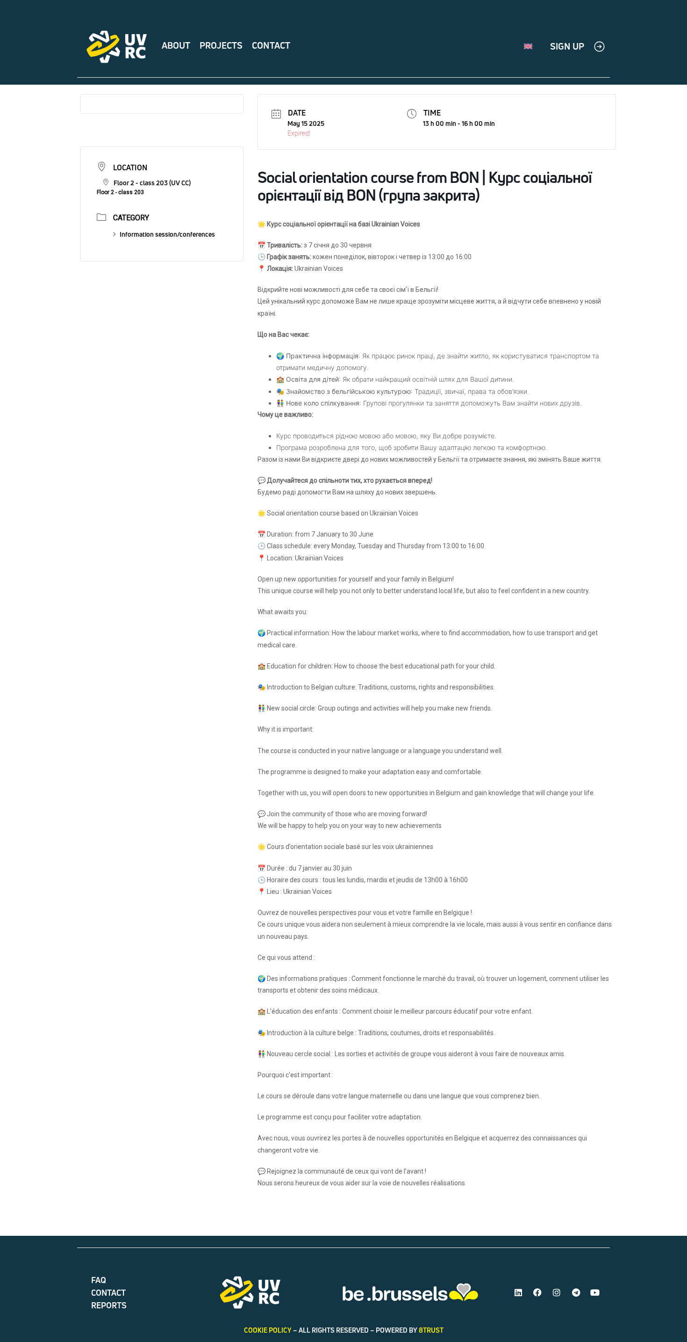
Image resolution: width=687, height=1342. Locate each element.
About (176, 45)
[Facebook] (537, 1292)
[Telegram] (575, 1292)
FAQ (98, 1280)
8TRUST (431, 1330)
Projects (221, 45)
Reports (109, 1305)
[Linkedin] (518, 1292)
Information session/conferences (167, 234)
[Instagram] (556, 1292)
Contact (271, 45)
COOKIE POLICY (268, 1330)
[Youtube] (595, 1292)
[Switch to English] (528, 47)
